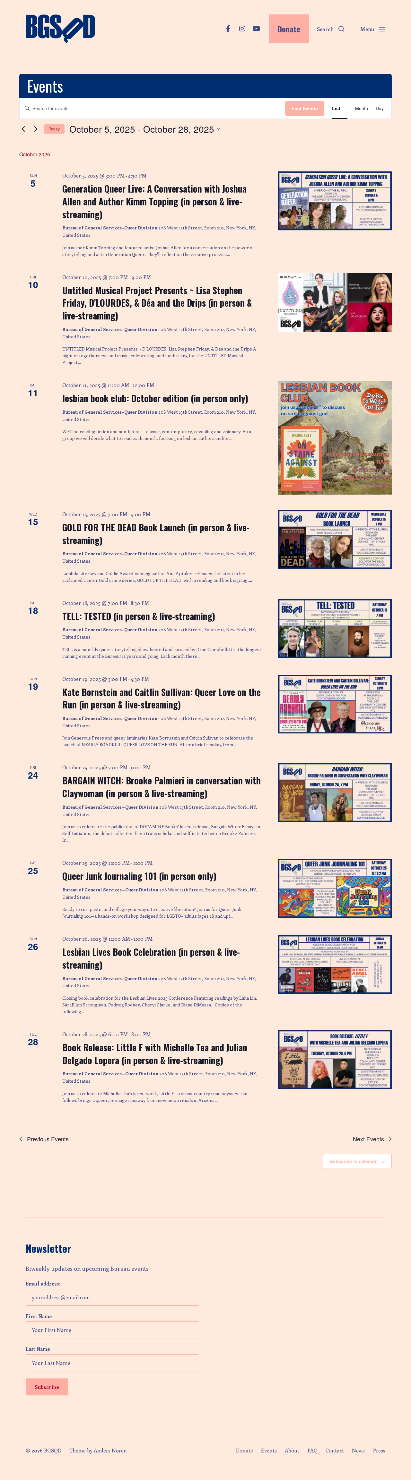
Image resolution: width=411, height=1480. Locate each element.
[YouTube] (256, 29)
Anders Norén (110, 1450)
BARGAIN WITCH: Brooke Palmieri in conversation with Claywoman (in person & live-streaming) (161, 787)
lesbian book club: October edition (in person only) (155, 398)
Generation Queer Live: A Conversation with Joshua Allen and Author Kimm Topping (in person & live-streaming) (154, 201)
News (358, 1450)
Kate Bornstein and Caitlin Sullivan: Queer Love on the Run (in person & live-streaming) (161, 698)
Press (379, 1450)
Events (269, 1450)
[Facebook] (228, 29)
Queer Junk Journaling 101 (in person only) (139, 875)
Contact (335, 1450)
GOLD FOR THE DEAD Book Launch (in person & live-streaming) (155, 534)
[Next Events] (35, 129)
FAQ (312, 1450)
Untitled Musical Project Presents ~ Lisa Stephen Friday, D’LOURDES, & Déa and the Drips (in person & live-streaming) (157, 303)
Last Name (38, 1349)
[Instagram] (242, 29)
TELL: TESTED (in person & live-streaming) (138, 616)
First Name (39, 1316)
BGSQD (52, 1450)
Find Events (305, 108)
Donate (244, 1450)
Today (54, 128)
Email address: (43, 1283)
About (292, 1450)
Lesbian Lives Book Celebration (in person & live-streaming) (151, 958)
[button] (330, 28)
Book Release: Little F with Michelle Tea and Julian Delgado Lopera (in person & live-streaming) (154, 1054)
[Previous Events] (23, 129)
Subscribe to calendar (354, 1161)
